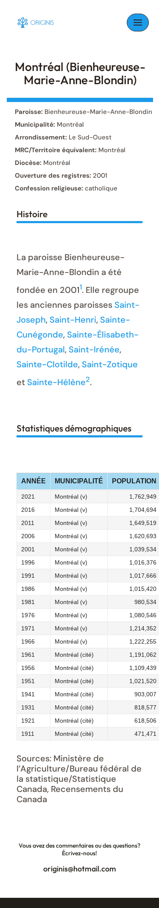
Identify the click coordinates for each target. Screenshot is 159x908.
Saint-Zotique (110, 364)
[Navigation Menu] (138, 22)
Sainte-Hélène (56, 382)
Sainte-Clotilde (47, 364)
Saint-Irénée (94, 349)
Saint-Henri (73, 319)
